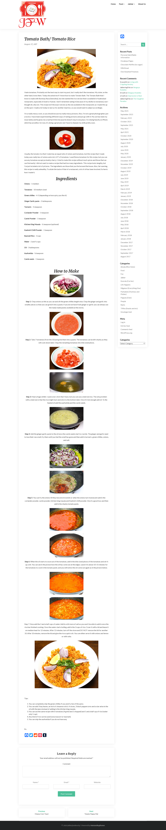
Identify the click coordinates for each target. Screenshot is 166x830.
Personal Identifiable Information (128, 56)
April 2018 (125, 228)
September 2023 (127, 114)
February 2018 (126, 235)
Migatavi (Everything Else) (131, 288)
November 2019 (127, 164)
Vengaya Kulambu (134, 93)
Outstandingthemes (97, 825)
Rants (123, 305)
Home (113, 4)
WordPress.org (126, 333)
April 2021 (125, 132)
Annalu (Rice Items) (128, 267)
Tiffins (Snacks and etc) (129, 308)
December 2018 (127, 200)
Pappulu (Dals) (126, 298)
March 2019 (125, 189)
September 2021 (127, 125)
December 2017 (127, 242)
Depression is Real (135, 96)
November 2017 (127, 246)
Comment (66, 764)
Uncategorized (126, 312)
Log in (123, 322)
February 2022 (126, 118)
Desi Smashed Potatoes (129, 72)
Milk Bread (125, 68)
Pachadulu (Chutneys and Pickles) (130, 293)
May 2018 (124, 225)
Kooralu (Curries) (127, 281)
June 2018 (124, 221)
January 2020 (126, 157)
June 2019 (124, 178)
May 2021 (124, 129)
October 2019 (126, 168)
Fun (122, 274)
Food (121, 4)
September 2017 (127, 253)
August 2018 (125, 214)
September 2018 (127, 210)
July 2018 (124, 218)
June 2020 (124, 150)
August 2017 (125, 257)
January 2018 (126, 239)
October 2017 (126, 249)
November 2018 (127, 203)
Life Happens (125, 285)
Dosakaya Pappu (127, 61)
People (123, 301)
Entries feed (125, 326)
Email (66, 782)
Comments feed (126, 329)
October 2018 (126, 207)
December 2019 (127, 161)
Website (97, 782)
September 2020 (127, 139)
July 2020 (124, 146)
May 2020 (124, 154)
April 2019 (125, 186)
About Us (142, 4)
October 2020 (126, 136)
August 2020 (125, 143)
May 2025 (124, 111)
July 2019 (124, 175)
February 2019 (126, 193)
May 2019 (124, 182)
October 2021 (126, 122)
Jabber (131, 4)
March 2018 (125, 232)
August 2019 (125, 171)
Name (36, 782)
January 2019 (126, 196)
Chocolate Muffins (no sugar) (132, 65)
